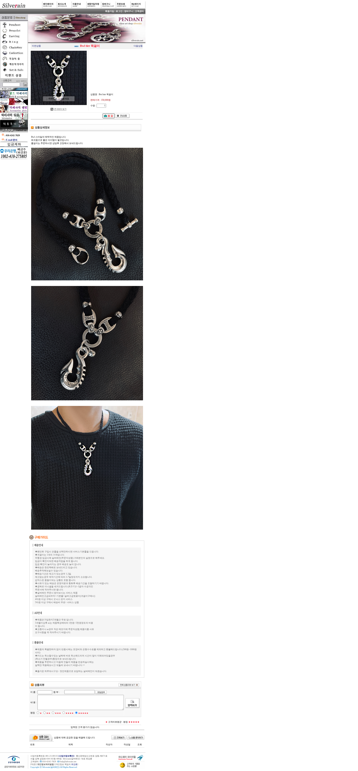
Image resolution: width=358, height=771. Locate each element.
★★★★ (69, 713)
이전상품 (36, 46)
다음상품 (138, 46)
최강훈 (74, 764)
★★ (48, 713)
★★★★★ (83, 713)
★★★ (58, 713)
